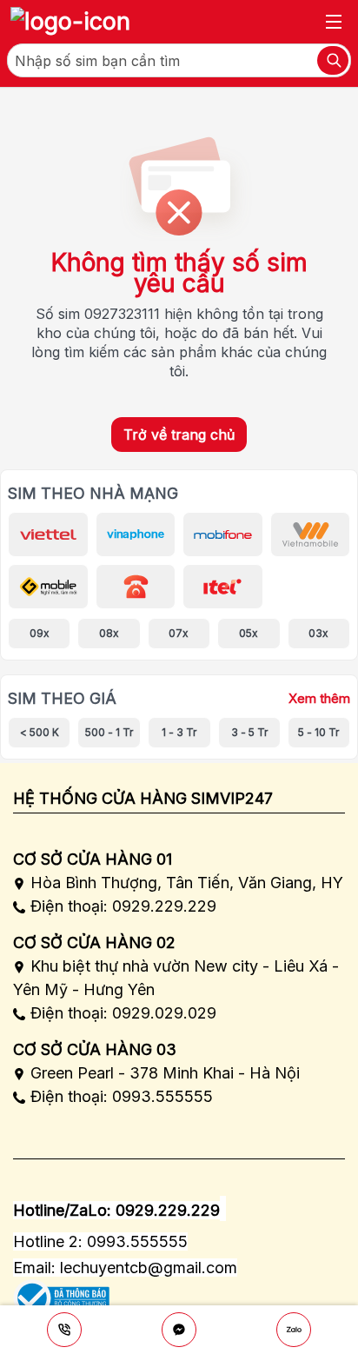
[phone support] (64, 1329)
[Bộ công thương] (61, 1292)
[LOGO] (70, 22)
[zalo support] (293, 1329)
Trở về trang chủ (179, 434)
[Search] (332, 60)
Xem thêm (319, 699)
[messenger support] (179, 1329)
